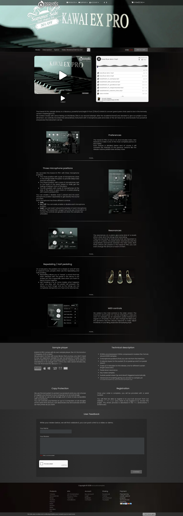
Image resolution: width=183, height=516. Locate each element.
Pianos (52, 502)
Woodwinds (54, 496)
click (65, 514)
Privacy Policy (72, 496)
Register (88, 498)
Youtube (105, 500)
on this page (109, 401)
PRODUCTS (71, 2)
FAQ (135, 403)
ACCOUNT (94, 2)
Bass (51, 507)
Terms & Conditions (71, 499)
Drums (52, 505)
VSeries (52, 494)
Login (87, 496)
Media (37, 50)
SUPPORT (83, 2)
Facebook (106, 494)
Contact (88, 500)
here (59, 364)
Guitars (52, 500)
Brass (52, 498)
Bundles (53, 509)
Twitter (104, 496)
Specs (56, 50)
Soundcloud (107, 498)
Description (47, 50)
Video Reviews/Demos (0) (72, 50)
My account (89, 494)
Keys (51, 504)
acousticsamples (98, 485)
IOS (51, 511)
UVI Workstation (73, 494)
